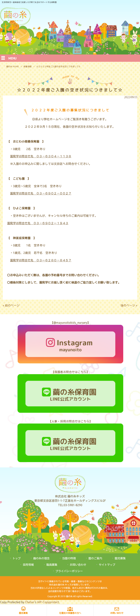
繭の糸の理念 (41, 558)
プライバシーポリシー (69, 571)
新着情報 (28, 66)
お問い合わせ (78, 564)
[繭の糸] (15, 24)
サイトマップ (107, 564)
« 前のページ (11, 305)
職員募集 (51, 564)
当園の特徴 (69, 558)
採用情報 (28, 564)
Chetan (29, 602)
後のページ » (128, 305)
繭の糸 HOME (12, 66)
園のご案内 (95, 558)
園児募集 (120, 558)
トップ (16, 558)
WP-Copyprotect (48, 602)
